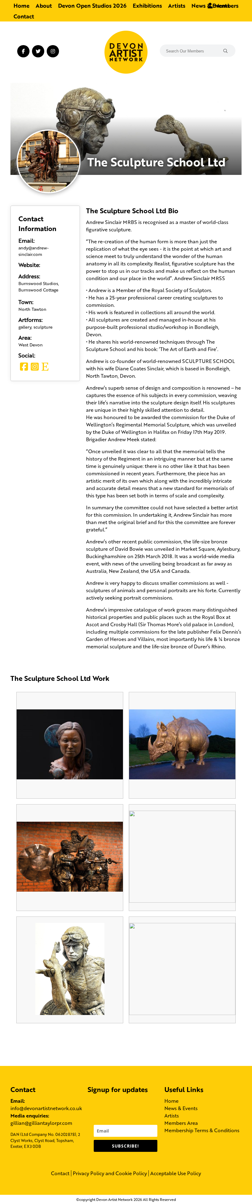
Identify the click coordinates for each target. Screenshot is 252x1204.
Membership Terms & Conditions (201, 1130)
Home (22, 5)
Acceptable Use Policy (175, 1173)
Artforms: (30, 319)
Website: (29, 264)
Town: (25, 301)
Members (225, 5)
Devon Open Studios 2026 (92, 5)
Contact (24, 16)
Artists (176, 5)
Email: (26, 240)
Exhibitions (147, 5)
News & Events (181, 1108)
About (44, 5)
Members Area (181, 1123)
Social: (26, 355)
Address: (29, 276)
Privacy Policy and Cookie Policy (110, 1173)
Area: (25, 337)
